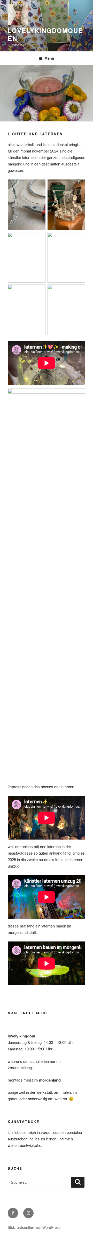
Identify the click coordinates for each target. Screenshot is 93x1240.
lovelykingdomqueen (45, 34)
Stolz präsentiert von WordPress (34, 1227)
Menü (49, 58)
